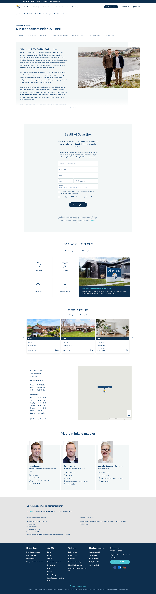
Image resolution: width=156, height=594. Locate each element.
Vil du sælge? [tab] (69, 251)
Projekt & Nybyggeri (55, 1)
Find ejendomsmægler (33, 552)
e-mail (92, 220)
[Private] (18, 7)
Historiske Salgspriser (75, 565)
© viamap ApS (112, 419)
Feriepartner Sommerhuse (34, 562)
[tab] (69, 315)
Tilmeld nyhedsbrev (120, 562)
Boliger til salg (31, 35)
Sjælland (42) (93, 555)
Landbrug (39, 1)
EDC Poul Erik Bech (62, 13)
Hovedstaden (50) (94, 552)
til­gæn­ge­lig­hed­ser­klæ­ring (109, 589)
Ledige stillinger (52, 575)
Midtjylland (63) (94, 562)
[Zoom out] (129, 415)
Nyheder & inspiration (54, 562)
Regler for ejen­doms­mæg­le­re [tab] (45, 511)
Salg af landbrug (95, 35)
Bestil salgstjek (78, 205)
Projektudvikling (109, 35)
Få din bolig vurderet (78, 35)
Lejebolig (45, 1)
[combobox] (78, 163)
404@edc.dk (41, 387)
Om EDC (50, 568)
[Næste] (132, 337)
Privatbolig (26, 1)
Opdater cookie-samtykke (79, 586)
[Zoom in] (129, 412)
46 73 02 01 (41, 385)
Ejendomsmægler (21, 13)
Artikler (49, 558)
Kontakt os (50, 552)
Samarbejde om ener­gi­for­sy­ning (56, 579)
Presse (49, 555)
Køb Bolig (43, 35)
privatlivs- (72, 589)
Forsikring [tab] (29, 511)
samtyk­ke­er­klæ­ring (123, 589)
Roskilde (39, 13)
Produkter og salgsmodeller (59, 35)
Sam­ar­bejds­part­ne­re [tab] (65, 511)
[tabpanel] (78, 277)
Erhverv (33, 1)
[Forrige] (23, 337)
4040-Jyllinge (49, 13)
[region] (105, 393)
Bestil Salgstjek (31, 555)
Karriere (49, 571)
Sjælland (31, 13)
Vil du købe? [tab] (86, 251)
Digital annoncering (74, 562)
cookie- (78, 589)
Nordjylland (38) (94, 565)
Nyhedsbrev (51, 565)
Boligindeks (71, 558)
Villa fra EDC (31, 342)
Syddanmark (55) (94, 558)
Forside (20, 35)
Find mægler (76, 6)
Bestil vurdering (112, 6)
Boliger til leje (72, 555)
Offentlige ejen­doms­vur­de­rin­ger (77, 569)
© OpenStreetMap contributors (123, 419)
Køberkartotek (31, 558)
